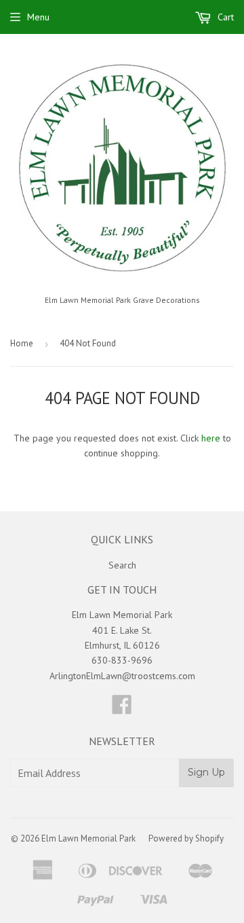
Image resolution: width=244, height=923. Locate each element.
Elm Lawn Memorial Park (88, 838)
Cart (224, 17)
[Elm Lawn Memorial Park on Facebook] (122, 709)
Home (21, 343)
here (210, 438)
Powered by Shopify (186, 838)
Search (122, 565)
